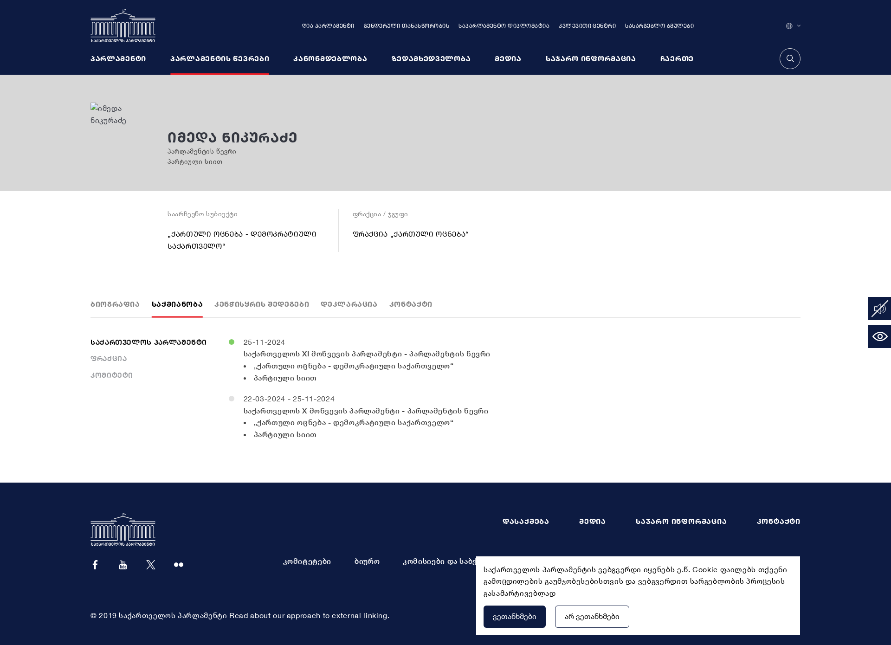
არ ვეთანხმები (592, 616)
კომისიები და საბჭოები (450, 561)
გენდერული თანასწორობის (407, 25)
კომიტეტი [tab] (111, 375)
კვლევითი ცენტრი (587, 25)
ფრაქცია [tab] (108, 358)
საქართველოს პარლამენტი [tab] (148, 342)
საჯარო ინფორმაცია (681, 521)
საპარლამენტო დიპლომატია (503, 25)
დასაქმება (526, 521)
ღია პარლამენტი (328, 25)
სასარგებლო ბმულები (659, 25)
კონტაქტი (779, 521)
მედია (592, 521)
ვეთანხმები (514, 616)
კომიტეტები (307, 561)
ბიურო (367, 561)
